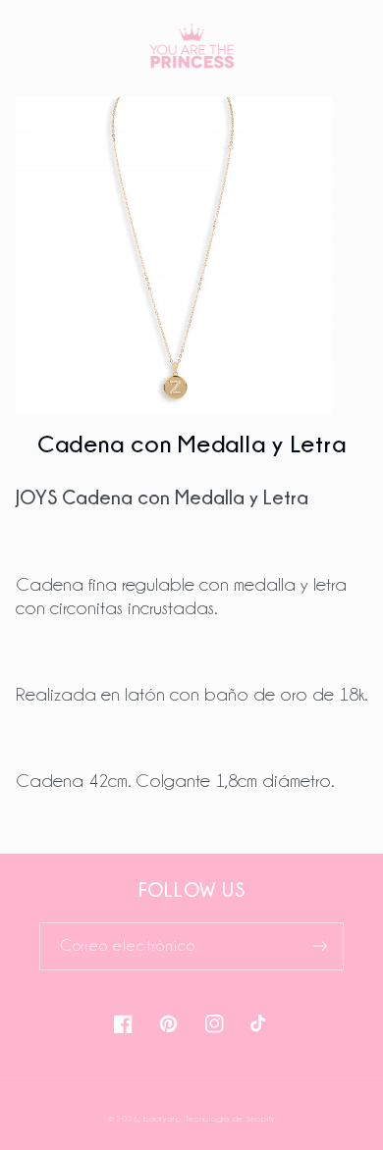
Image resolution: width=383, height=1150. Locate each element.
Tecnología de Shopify (230, 1119)
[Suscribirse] (320, 946)
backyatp (162, 1119)
